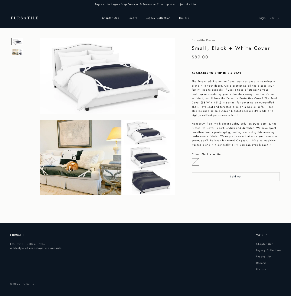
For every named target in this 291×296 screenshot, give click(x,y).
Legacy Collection (158, 18)
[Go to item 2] (17, 52)
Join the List (188, 4)
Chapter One (110, 18)
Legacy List (263, 256)
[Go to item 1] (17, 41)
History (184, 18)
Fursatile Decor (204, 40)
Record (133, 18)
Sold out (236, 176)
